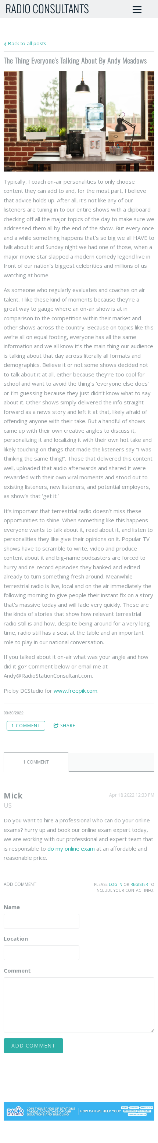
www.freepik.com (75, 690)
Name (12, 907)
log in (115, 884)
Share (67, 725)
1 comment (25, 725)
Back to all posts (26, 43)
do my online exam (71, 848)
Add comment (33, 1045)
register (139, 884)
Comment (17, 970)
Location (16, 938)
